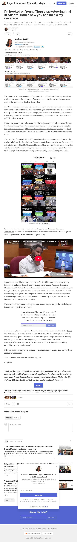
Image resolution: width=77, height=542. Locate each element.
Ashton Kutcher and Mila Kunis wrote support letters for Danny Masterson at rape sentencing (28, 448)
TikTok (59, 99)
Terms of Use (47, 499)
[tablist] (12, 418)
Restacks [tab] (16, 418)
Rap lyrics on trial (60, 126)
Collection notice (52, 528)
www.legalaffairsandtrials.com (16, 342)
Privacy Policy (52, 501)
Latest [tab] (11, 441)
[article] (38, 452)
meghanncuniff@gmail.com (43, 380)
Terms (44, 528)
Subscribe (61, 3)
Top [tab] (6, 441)
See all (8, 500)
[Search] (50, 3)
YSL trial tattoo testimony (35, 129)
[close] (56, 466)
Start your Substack (33, 533)
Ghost (69, 331)
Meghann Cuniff (13, 28)
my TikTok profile (44, 224)
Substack (29, 538)
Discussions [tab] (18, 441)
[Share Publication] (54, 3)
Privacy (38, 528)
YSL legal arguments (54, 129)
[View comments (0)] (13, 34)
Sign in (71, 3)
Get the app (48, 533)
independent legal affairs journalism (39, 371)
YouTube (48, 99)
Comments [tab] (8, 418)
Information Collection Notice (38, 501)
